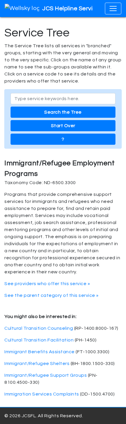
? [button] (63, 139)
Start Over (63, 125)
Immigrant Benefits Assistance (39, 351)
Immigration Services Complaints (41, 394)
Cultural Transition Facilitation (39, 340)
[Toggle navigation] (113, 8)
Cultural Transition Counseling (38, 328)
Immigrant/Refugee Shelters (36, 363)
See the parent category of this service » (51, 295)
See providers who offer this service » (47, 283)
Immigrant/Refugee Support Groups (45, 375)
